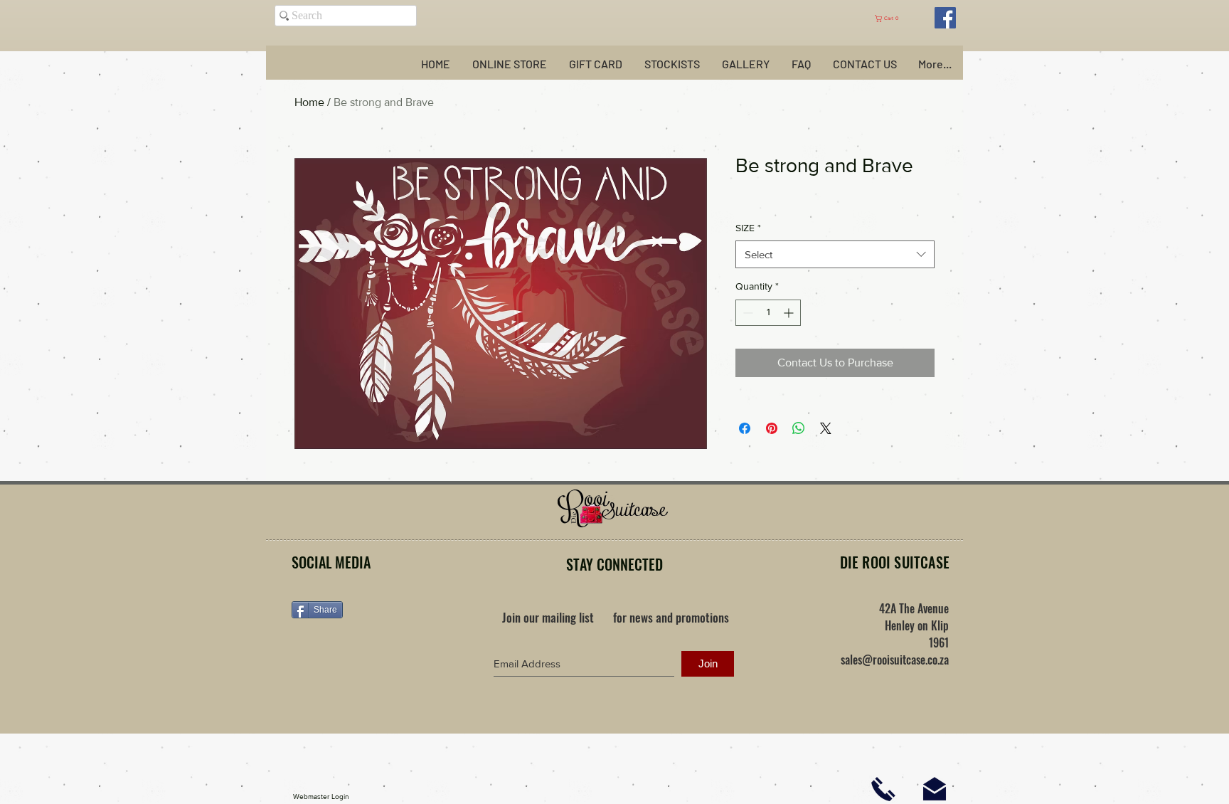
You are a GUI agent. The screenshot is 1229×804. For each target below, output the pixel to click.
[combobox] (835, 254)
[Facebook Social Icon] (945, 17)
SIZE (748, 227)
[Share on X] (825, 428)
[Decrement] (746, 312)
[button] (894, 18)
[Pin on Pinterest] (771, 428)
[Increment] (790, 312)
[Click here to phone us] (883, 789)
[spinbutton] (768, 312)
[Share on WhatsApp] (798, 428)
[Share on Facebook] (744, 428)
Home (309, 102)
